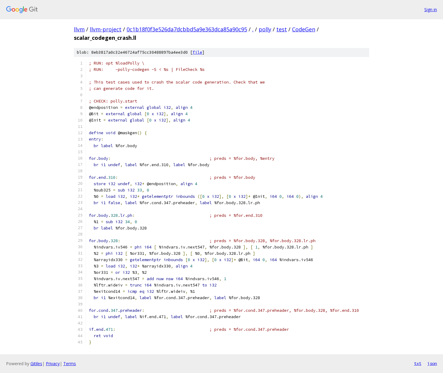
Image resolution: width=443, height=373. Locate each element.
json (432, 363)
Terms (69, 363)
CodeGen (303, 29)
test (281, 29)
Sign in (430, 9)
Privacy (53, 363)
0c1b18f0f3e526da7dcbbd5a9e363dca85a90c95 (187, 29)
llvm (79, 29)
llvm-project (105, 29)
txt (417, 363)
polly (265, 29)
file (197, 52)
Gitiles (36, 363)
